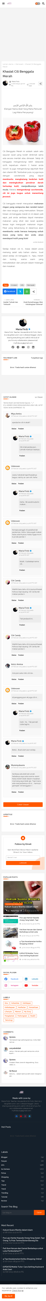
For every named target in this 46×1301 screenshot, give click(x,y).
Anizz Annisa (17, 664)
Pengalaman (9, 1016)
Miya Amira (16, 414)
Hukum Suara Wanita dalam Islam (18, 1230)
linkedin (35, 979)
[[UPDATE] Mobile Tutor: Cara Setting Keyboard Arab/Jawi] (10, 956)
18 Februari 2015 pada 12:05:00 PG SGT (26, 611)
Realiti (32, 1016)
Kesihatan (22, 1007)
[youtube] (23, 347)
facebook (14, 979)
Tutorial (22, 1197)
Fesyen (22, 1161)
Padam (21, 429)
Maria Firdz (22, 329)
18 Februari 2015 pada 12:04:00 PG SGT (26, 440)
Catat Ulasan (23, 804)
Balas (14, 429)
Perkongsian (22, 1016)
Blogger (22, 1157)
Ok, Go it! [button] (8, 1296)
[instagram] (28, 347)
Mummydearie (18, 765)
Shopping (22, 1177)
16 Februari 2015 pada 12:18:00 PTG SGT (24, 416)
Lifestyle (8, 1012)
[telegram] (18, 347)
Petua (22, 1173)
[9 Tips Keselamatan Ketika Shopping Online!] (10, 944)
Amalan (14, 285)
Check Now (17, 1291)
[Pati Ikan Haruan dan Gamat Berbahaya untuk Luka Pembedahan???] (10, 933)
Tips (22, 1181)
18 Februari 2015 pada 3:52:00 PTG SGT (24, 767)
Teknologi (9, 1020)
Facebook (11, 291)
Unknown (15, 466)
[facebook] (13, 347)
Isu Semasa (22, 1169)
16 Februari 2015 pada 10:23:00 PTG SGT (24, 583)
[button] (37, 3)
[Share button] (34, 291)
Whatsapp (27, 291)
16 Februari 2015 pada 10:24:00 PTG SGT (24, 638)
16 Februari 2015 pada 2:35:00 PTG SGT (24, 468)
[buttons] (16, 1116)
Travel (22, 1185)
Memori (18, 1012)
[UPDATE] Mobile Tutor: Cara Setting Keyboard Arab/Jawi (29, 955)
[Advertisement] (23, 34)
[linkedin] (33, 347)
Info (22, 285)
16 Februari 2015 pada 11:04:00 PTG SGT (24, 667)
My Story (27, 1012)
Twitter (20, 291)
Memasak (19, 64)
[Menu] (3, 3)
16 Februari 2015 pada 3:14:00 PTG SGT (23, 523)
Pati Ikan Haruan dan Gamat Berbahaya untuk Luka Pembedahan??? (31, 932)
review (22, 1201)
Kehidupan (27, 1003)
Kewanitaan (33, 1007)
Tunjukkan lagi (37, 358)
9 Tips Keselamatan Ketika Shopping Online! (31, 942)
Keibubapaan (10, 1007)
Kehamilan (15, 1003)
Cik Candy (16, 580)
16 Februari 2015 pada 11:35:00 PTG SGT (24, 691)
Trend (22, 1189)
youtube (35, 985)
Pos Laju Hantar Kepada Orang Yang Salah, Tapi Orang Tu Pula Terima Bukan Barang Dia (31, 921)
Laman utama (8, 64)
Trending (22, 1193)
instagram (14, 985)
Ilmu (6, 1003)
